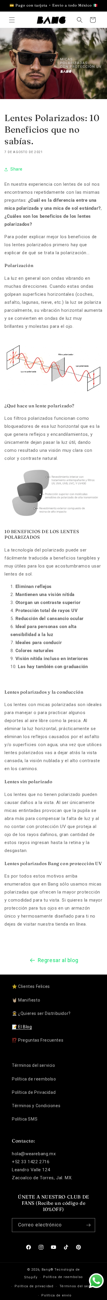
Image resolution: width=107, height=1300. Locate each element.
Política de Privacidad (34, 1092)
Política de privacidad (34, 1286)
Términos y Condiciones (36, 1105)
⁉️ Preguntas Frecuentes (37, 1040)
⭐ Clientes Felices (31, 986)
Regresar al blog (58, 960)
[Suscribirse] (88, 1225)
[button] (11, 19)
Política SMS (24, 1119)
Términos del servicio (33, 1065)
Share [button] (16, 169)
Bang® (48, 1270)
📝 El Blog (22, 1026)
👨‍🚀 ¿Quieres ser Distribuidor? (41, 1013)
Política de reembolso (34, 1079)
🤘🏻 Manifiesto (26, 1000)
